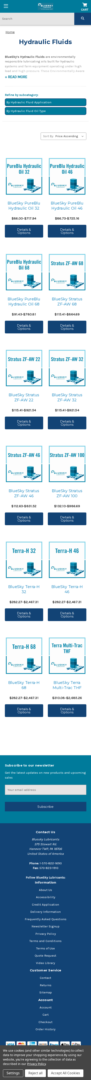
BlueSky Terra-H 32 (24, 589)
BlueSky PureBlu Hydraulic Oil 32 (24, 206)
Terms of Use (45, 948)
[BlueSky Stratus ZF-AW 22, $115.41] (24, 368)
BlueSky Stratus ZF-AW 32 (67, 397)
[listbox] (70, 136)
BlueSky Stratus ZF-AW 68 (67, 302)
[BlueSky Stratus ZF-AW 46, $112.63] (24, 463)
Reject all (35, 1073)
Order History (45, 1029)
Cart (46, 1014)
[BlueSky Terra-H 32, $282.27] (24, 559)
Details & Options (24, 231)
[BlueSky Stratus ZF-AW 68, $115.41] (66, 272)
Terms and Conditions (45, 941)
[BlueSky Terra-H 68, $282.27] (24, 655)
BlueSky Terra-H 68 (24, 685)
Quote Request (45, 955)
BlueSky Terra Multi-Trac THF (67, 685)
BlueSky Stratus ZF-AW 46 (24, 493)
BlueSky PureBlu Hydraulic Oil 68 (24, 302)
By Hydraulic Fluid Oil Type (26, 111)
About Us (45, 890)
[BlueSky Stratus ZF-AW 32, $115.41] (66, 368)
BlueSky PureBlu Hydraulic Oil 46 (67, 206)
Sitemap (45, 992)
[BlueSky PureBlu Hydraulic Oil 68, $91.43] (24, 272)
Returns (45, 985)
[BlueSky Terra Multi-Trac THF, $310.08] (66, 655)
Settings (13, 1073)
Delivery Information (45, 912)
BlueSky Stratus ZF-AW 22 (24, 397)
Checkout (45, 1022)
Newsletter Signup (45, 926)
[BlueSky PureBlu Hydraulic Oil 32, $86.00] (24, 176)
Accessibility (45, 897)
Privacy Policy (45, 934)
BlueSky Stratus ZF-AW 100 (67, 493)
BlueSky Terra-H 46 (67, 589)
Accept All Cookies (65, 1073)
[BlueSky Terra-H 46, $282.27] (66, 559)
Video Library (45, 963)
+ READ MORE (16, 77)
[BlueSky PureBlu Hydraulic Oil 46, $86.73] (66, 176)
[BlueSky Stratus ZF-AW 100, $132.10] (66, 463)
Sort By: (48, 136)
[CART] (84, 2)
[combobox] (37, 18)
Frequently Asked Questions (45, 919)
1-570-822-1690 (51, 863)
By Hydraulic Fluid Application (28, 102)
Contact (45, 978)
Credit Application (45, 904)
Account (46, 1007)
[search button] (82, 18)
